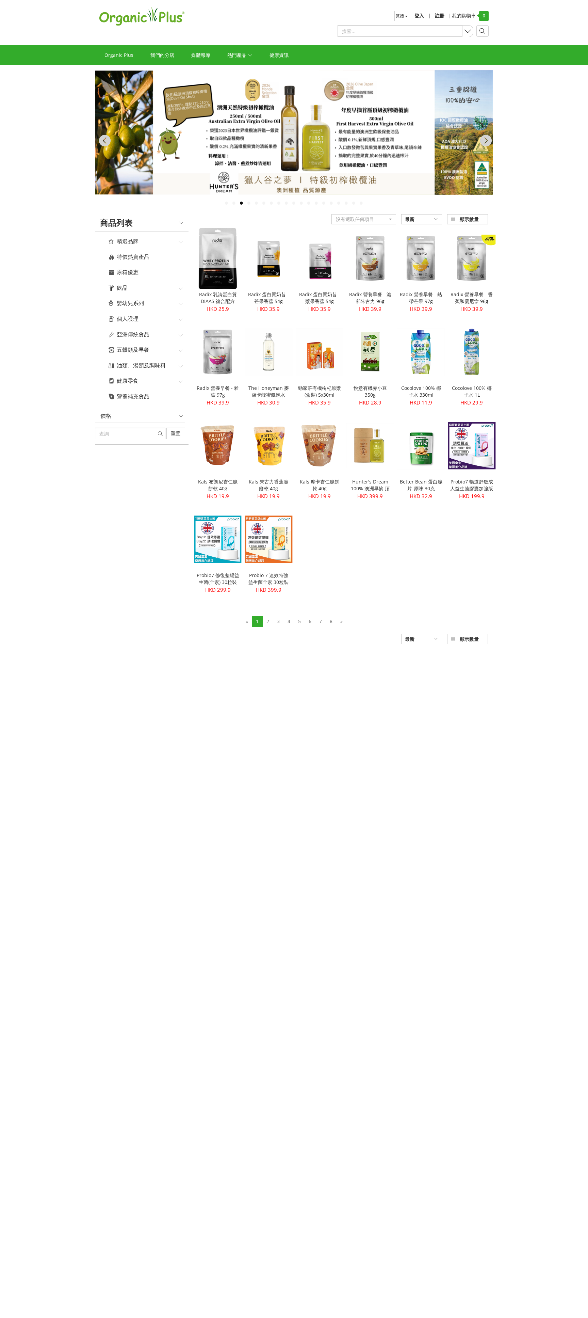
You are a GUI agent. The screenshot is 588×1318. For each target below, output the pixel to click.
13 (316, 203)
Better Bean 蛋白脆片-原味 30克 (421, 485)
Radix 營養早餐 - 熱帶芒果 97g (421, 297)
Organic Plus (118, 55)
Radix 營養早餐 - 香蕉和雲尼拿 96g (472, 297)
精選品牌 (127, 241)
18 (353, 203)
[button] (363, 219)
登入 (419, 15)
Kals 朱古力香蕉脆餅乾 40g (268, 485)
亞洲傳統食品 (133, 335)
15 (331, 203)
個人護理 (127, 319)
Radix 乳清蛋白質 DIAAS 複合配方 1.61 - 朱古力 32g (218, 301)
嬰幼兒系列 (130, 303)
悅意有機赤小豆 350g (370, 391)
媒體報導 (200, 55)
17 (346, 203)
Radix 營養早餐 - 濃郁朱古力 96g (370, 297)
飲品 (122, 288)
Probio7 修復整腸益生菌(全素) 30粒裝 (218, 578)
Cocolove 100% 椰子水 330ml (421, 391)
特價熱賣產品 (133, 257)
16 (338, 203)
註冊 (439, 15)
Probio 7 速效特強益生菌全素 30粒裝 (268, 578)
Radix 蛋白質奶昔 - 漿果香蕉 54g (319, 297)
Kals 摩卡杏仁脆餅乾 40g (319, 485)
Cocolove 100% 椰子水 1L (472, 391)
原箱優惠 (127, 272)
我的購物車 (462, 15)
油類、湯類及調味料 (141, 366)
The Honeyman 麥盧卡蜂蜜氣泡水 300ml (268, 395)
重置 (175, 433)
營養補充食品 (133, 397)
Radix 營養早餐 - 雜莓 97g (218, 391)
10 (293, 203)
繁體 (400, 16)
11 (301, 203)
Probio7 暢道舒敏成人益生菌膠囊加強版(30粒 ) (471, 488)
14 (323, 203)
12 (308, 203)
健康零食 (127, 381)
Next (484, 140)
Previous (103, 140)
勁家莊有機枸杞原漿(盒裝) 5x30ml (319, 391)
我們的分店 (162, 55)
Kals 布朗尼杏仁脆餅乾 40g (218, 485)
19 (361, 203)
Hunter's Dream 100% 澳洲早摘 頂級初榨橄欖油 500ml (370, 491)
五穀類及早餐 (133, 350)
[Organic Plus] (141, 16)
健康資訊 (279, 55)
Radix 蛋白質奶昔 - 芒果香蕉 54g (268, 297)
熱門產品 (237, 55)
